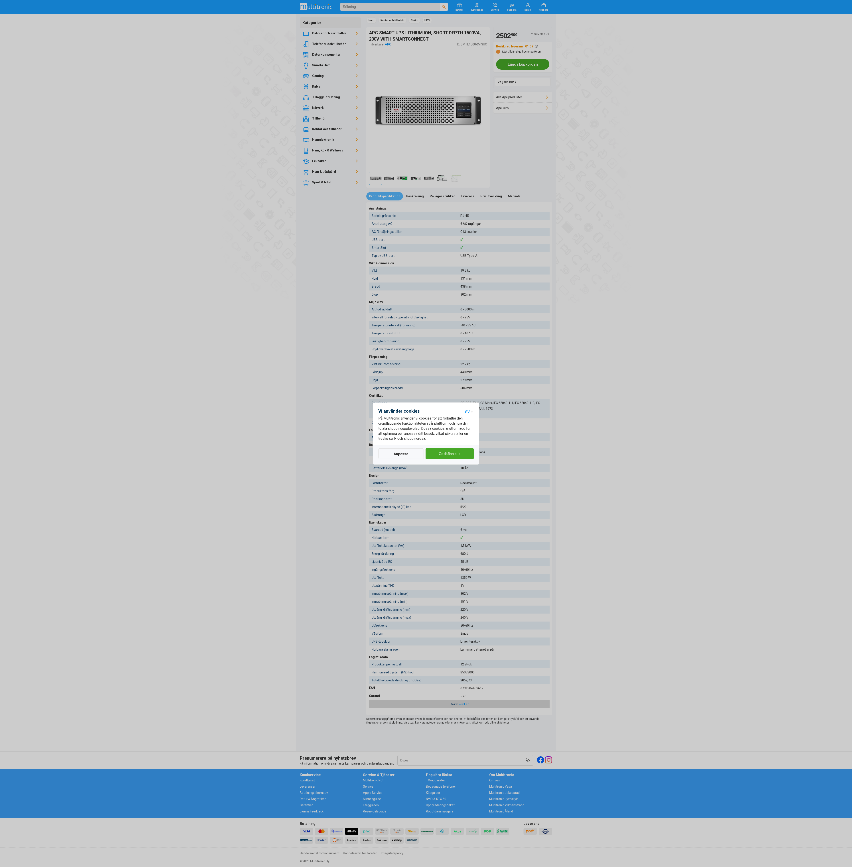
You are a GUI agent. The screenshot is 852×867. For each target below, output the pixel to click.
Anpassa (401, 454)
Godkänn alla (449, 453)
